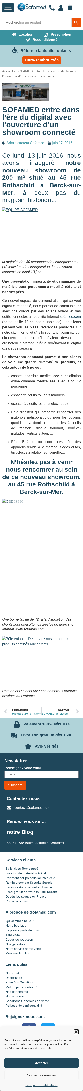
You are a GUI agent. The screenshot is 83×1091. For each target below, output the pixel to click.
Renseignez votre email (23, 768)
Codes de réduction (19, 939)
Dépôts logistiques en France (26, 896)
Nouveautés (14, 973)
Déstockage (14, 977)
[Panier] (70, 7)
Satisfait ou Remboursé (22, 868)
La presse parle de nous (23, 930)
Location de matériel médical (26, 873)
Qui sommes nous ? (20, 921)
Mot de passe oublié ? (21, 987)
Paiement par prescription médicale (30, 878)
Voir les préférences (41, 1075)
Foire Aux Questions (20, 982)
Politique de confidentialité (42, 1085)
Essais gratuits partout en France (29, 887)
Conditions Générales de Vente (27, 1001)
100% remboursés (42, 60)
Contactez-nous (23, 798)
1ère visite (13, 935)
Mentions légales (17, 953)
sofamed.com (70, 316)
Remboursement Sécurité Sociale (29, 882)
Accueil (7, 71)
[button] (76, 1032)
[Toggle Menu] (8, 8)
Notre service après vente (24, 948)
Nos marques (15, 996)
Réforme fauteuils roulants (46, 50)
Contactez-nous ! (17, 901)
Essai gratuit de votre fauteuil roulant (31, 892)
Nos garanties (15, 944)
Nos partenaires (17, 991)
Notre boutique (16, 925)
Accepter (41, 1063)
